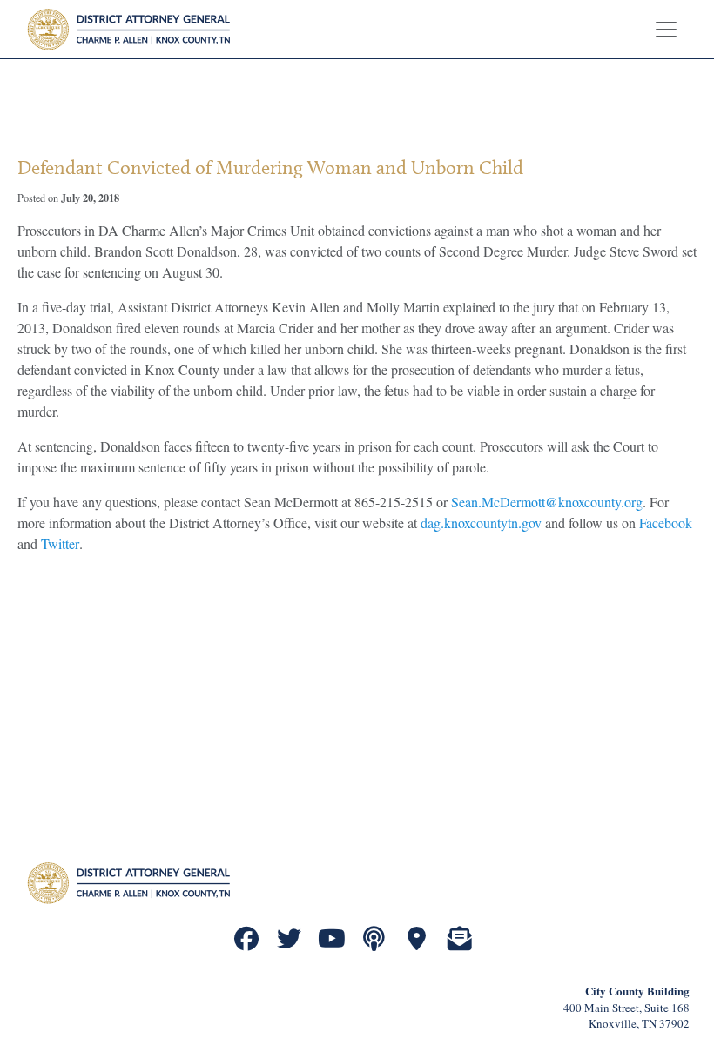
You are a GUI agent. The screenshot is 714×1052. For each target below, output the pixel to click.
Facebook (665, 522)
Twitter (60, 543)
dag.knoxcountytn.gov (481, 522)
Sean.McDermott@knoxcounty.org (547, 501)
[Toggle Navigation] (666, 29)
